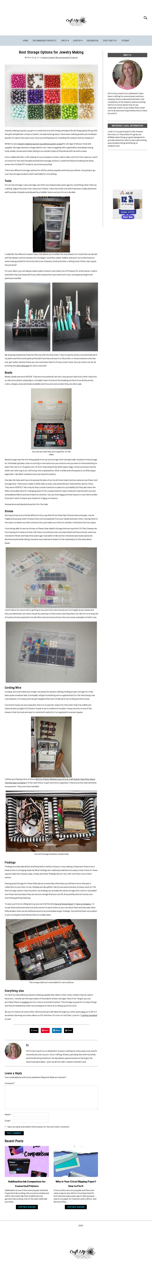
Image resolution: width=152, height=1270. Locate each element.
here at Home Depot (64, 904)
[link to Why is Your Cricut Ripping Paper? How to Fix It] (76, 1161)
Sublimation (92, 40)
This (15, 189)
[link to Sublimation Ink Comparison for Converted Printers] (27, 1161)
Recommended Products (44, 40)
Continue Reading (27, 1207)
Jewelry (77, 40)
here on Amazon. (84, 904)
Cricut (64, 40)
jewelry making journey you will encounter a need (40, 144)
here (62, 495)
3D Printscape (22, 366)
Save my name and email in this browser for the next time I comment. (38, 1127)
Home (25, 40)
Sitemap (125, 40)
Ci (35, 57)
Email (8, 1121)
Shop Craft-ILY (110, 40)
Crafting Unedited (89, 1015)
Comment (10, 1083)
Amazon (26, 1002)
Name (8, 1114)
